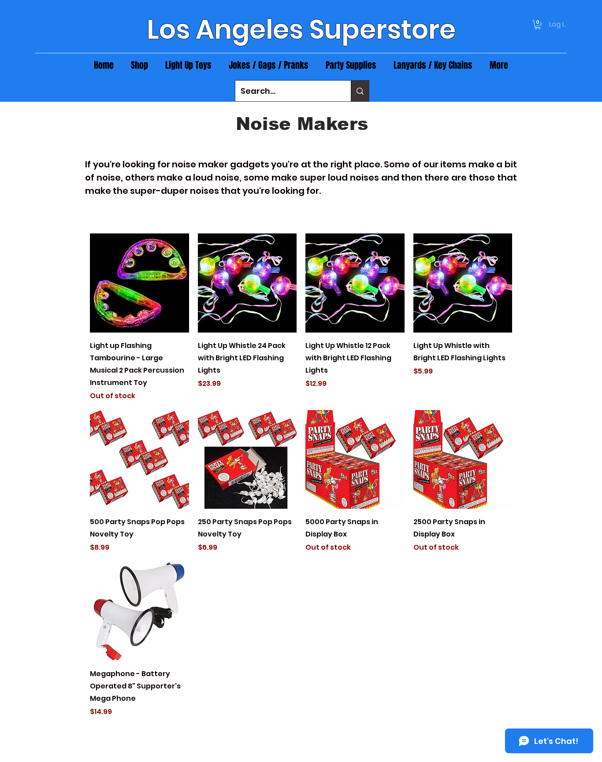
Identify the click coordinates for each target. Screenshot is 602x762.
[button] (537, 24)
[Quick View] (139, 283)
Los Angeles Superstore (301, 29)
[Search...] (360, 91)
